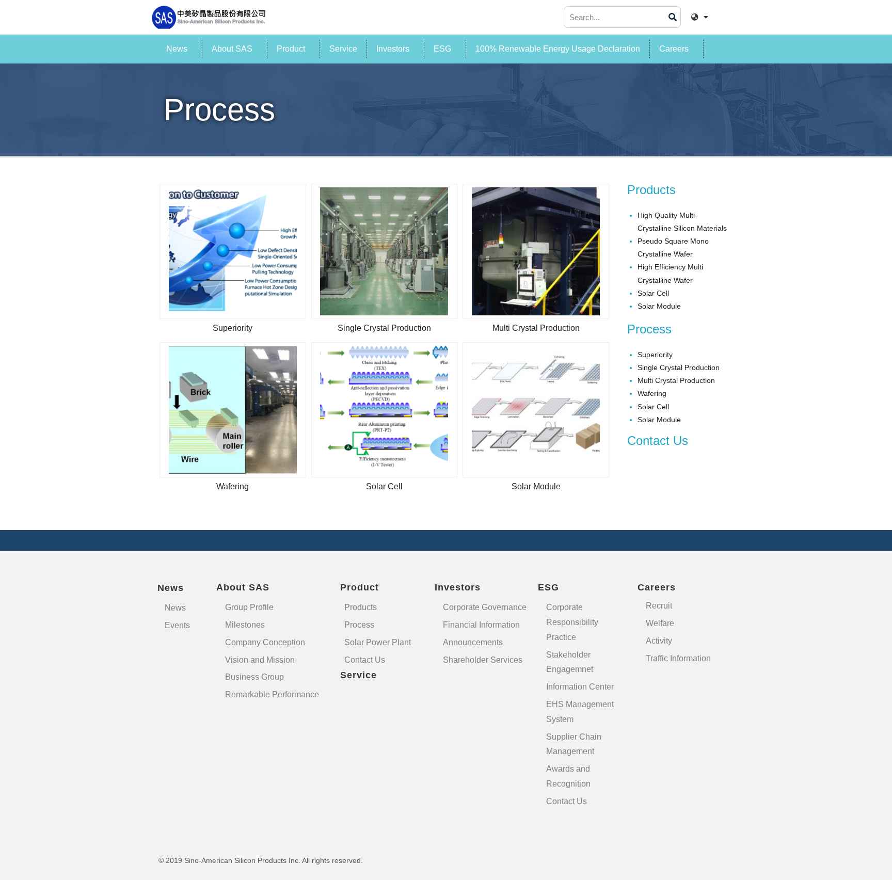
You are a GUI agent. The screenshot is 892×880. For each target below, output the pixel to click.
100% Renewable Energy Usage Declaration (557, 48)
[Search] (672, 17)
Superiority (232, 328)
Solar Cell (384, 486)
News (176, 48)
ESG (442, 48)
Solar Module (536, 486)
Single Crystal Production (384, 328)
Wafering (232, 486)
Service (343, 48)
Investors (392, 48)
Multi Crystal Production (536, 328)
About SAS (232, 48)
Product (291, 48)
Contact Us (657, 440)
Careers (674, 48)
